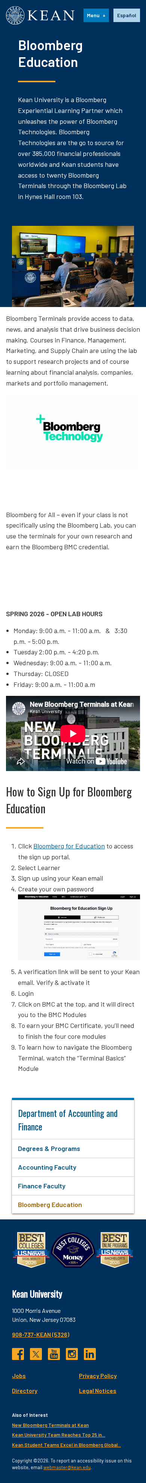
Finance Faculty (42, 1186)
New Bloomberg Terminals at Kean (50, 1425)
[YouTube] (54, 1354)
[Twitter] (36, 1354)
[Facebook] (18, 1354)
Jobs (19, 1375)
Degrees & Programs (49, 1148)
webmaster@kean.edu (67, 1467)
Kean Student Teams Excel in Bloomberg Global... (66, 1445)
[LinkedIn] (90, 1354)
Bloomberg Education (50, 1204)
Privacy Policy (98, 1375)
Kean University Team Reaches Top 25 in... (58, 1435)
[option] (126, 15)
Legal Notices (97, 1390)
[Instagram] (72, 1354)
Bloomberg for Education (69, 846)
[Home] (40, 15)
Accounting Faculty (47, 1167)
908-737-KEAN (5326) (40, 1334)
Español (126, 15)
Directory (24, 1390)
